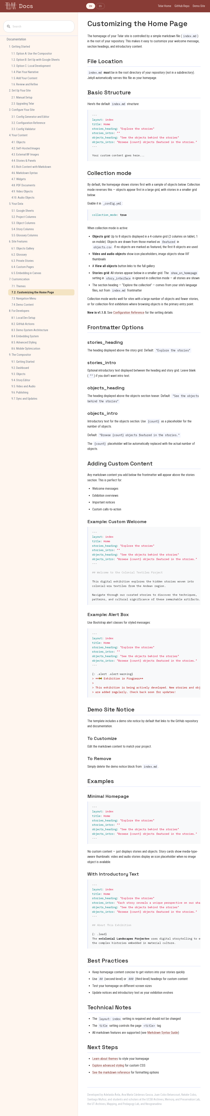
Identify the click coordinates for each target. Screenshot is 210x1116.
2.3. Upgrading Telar (22, 103)
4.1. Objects (18, 142)
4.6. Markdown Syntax (24, 173)
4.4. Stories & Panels (23, 160)
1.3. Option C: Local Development (31, 66)
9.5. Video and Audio (23, 386)
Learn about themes (105, 1059)
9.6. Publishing (19, 392)
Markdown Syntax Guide (162, 1033)
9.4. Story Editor (20, 380)
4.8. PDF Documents (23, 185)
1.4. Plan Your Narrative (25, 72)
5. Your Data (16, 204)
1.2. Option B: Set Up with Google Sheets (35, 60)
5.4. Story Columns (22, 229)
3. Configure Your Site (22, 110)
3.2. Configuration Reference (28, 123)
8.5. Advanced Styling (24, 342)
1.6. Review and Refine (24, 84)
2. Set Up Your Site (20, 90)
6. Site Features (18, 241)
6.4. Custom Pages (22, 267)
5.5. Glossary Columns (24, 235)
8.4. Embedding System (25, 336)
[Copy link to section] (126, 61)
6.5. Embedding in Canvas (26, 273)
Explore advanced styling (108, 1065)
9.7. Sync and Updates (24, 398)
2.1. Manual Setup (21, 97)
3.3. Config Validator (23, 129)
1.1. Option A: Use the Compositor (31, 53)
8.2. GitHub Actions (22, 324)
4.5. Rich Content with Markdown (31, 167)
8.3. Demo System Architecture (29, 330)
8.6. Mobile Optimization (25, 348)
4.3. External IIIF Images (25, 154)
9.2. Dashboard (20, 368)
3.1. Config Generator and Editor (30, 117)
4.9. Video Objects (22, 191)
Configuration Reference (128, 312)
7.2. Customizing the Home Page (32, 292)
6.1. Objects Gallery (22, 248)
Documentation (16, 39)
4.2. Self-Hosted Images (25, 148)
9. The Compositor (20, 355)
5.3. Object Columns (23, 223)
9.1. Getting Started (22, 362)
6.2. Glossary (19, 254)
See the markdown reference (111, 1072)
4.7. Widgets (18, 179)
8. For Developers (19, 311)
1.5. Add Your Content (24, 78)
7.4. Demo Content (22, 304)
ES (100, 6)
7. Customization (19, 279)
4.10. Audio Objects (22, 197)
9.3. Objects (18, 374)
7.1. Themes (18, 286)
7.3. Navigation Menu (23, 298)
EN (90, 6)
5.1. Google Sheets (22, 211)
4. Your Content (18, 135)
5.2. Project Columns (23, 217)
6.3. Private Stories (22, 261)
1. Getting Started (19, 46)
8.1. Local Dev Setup (23, 318)
